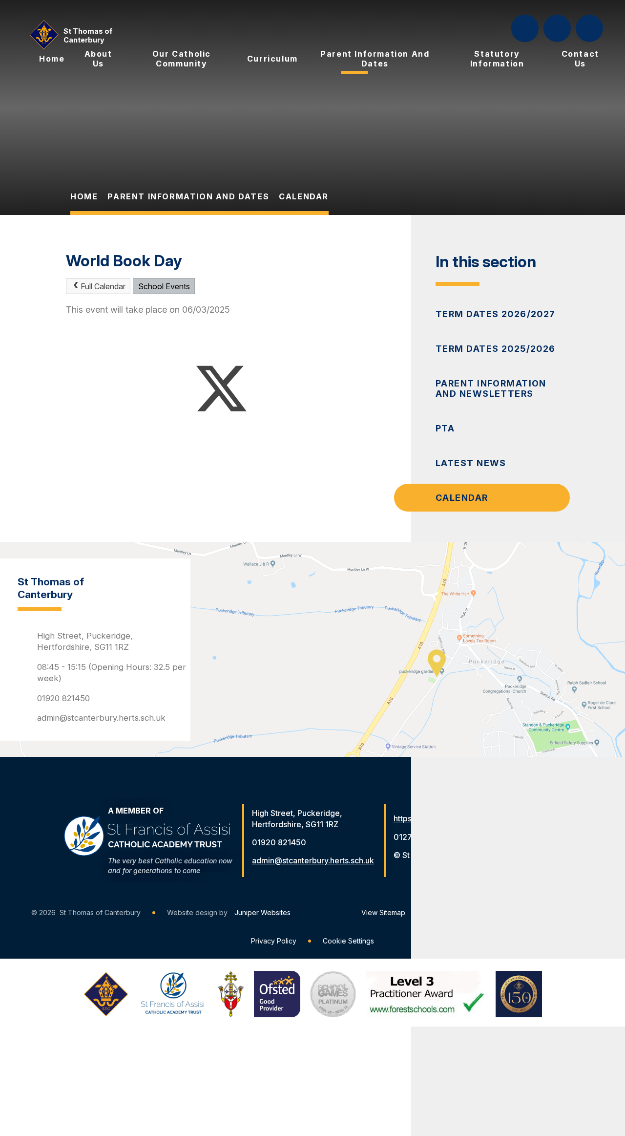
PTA (445, 428)
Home (84, 196)
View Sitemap (383, 912)
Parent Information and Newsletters (491, 388)
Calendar (304, 196)
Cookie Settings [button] (348, 941)
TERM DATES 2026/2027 (496, 314)
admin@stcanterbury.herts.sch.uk (101, 718)
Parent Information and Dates (188, 196)
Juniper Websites (262, 912)
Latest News (471, 463)
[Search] (526, 28)
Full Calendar (103, 286)
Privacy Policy (273, 941)
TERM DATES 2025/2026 (496, 348)
